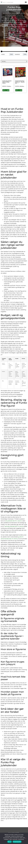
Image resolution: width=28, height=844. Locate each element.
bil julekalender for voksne (13, 521)
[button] (25, 2)
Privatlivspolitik (17, 841)
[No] (25, 838)
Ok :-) (9, 841)
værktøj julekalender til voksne (13, 526)
